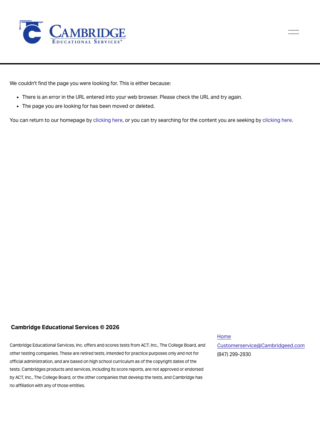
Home (224, 336)
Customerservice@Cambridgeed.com (261, 345)
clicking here (107, 120)
